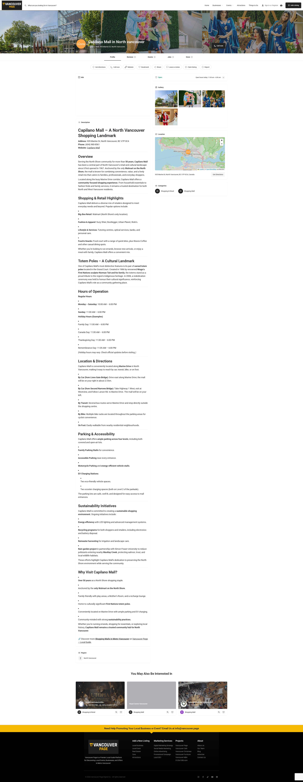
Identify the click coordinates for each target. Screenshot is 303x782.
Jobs (170, 57)
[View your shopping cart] (281, 5)
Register (275, 5)
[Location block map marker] (188, 151)
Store (189, 57)
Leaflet (201, 169)
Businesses (217, 5)
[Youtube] (212, 777)
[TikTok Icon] (208, 777)
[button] (190, 154)
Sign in (267, 5)
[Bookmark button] (121, 712)
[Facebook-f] (203, 777)
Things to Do (253, 5)
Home (207, 5)
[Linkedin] (217, 777)
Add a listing (295, 5)
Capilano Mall (93, 148)
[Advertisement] (113, 96)
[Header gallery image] (50, 26)
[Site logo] (12, 5)
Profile (112, 57)
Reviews (131, 57)
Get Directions (218, 174)
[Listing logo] (81, 44)
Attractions (241, 5)
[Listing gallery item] (166, 98)
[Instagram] (198, 777)
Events (228, 5)
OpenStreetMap (211, 169)
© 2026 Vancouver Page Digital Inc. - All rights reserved (105, 777)
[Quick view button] (116, 712)
